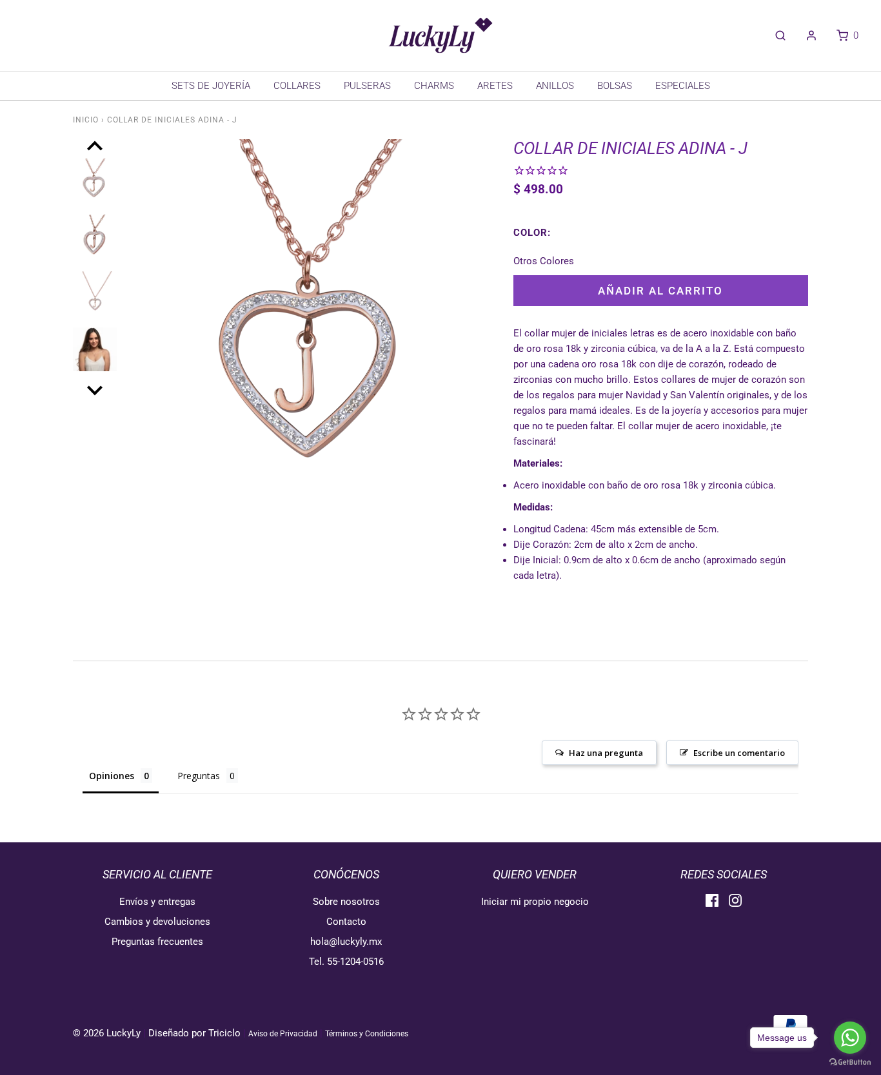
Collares (297, 86)
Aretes (495, 86)
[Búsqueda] (774, 35)
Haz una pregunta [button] (606, 753)
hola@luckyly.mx (346, 941)
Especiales (682, 86)
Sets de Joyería (211, 86)
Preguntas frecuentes (157, 941)
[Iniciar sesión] (805, 35)
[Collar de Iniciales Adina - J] (95, 187)
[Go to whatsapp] (850, 1038)
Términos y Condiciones (366, 1033)
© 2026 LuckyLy (108, 1033)
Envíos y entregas (157, 901)
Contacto (346, 921)
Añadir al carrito (660, 290)
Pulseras (367, 86)
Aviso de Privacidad (282, 1033)
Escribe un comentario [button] (739, 753)
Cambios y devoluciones (157, 921)
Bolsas (614, 86)
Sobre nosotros (346, 901)
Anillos (555, 86)
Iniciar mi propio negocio (535, 901)
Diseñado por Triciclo (194, 1033)
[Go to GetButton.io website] (850, 1062)
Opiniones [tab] (111, 776)
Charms (434, 86)
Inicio (86, 119)
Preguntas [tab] (198, 776)
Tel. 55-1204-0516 (346, 961)
